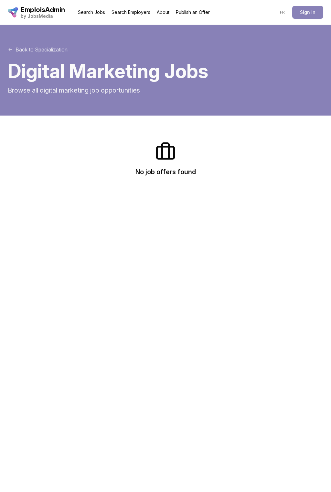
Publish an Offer (193, 12)
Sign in (307, 12)
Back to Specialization (42, 49)
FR (282, 12)
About (163, 12)
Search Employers (131, 12)
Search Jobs (91, 12)
